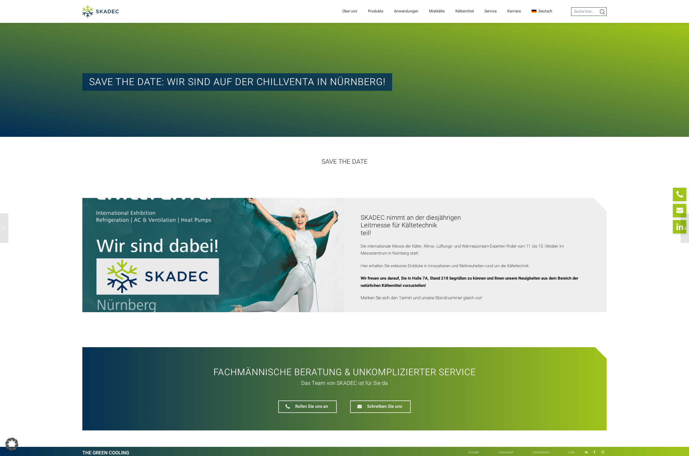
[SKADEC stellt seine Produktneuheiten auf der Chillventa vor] (685, 228)
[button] (12, 444)
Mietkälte (437, 11)
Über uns (349, 11)
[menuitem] (473, 452)
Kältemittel (464, 11)
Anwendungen (406, 11)
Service (490, 11)
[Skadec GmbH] (100, 11)
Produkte (375, 11)
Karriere (514, 11)
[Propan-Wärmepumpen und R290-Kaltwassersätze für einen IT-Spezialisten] (4, 228)
